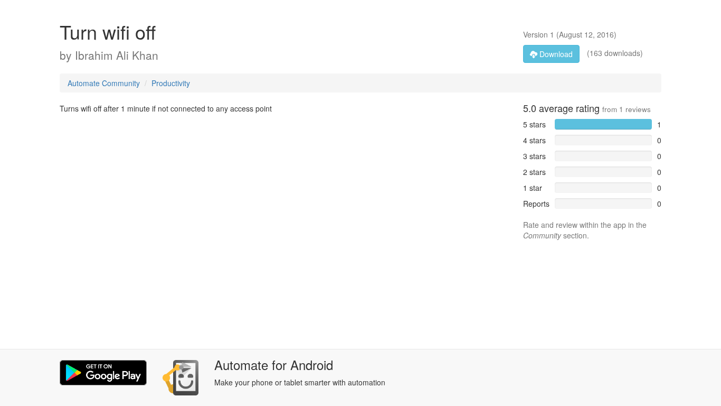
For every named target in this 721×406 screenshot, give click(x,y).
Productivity (170, 83)
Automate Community (104, 83)
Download (555, 54)
